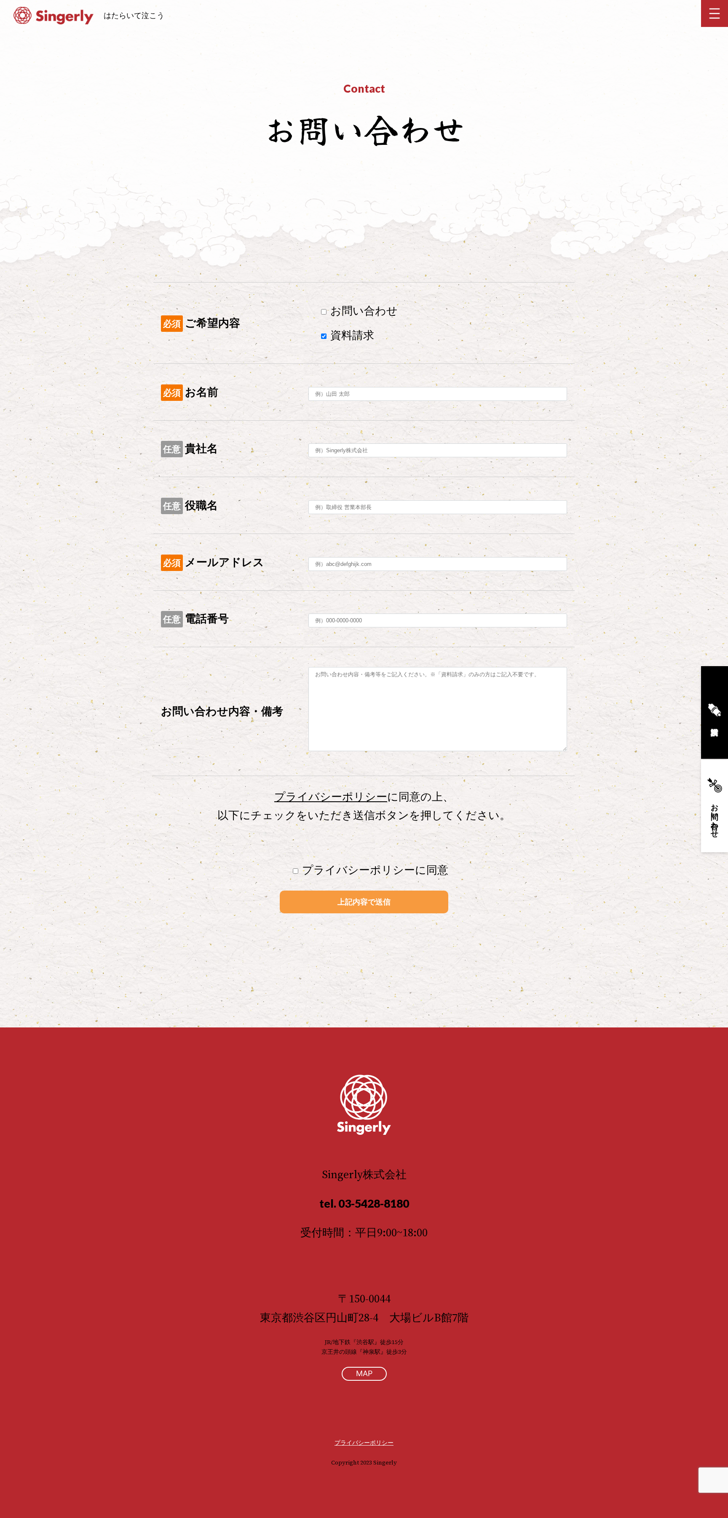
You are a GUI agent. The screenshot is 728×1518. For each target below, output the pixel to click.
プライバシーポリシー (330, 796)
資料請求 (714, 712)
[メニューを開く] (714, 13)
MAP (364, 1373)
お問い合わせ (714, 816)
